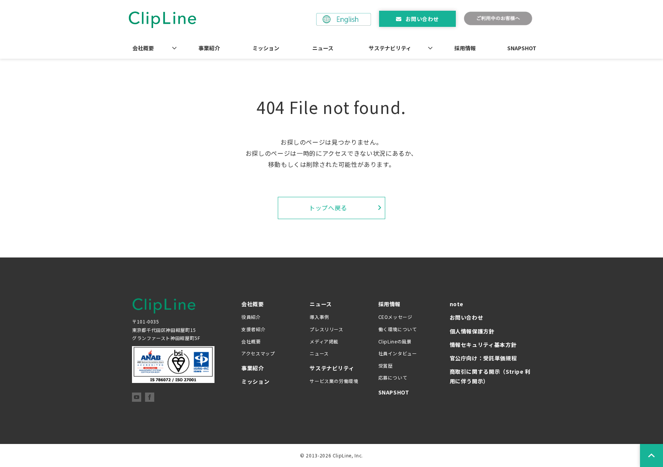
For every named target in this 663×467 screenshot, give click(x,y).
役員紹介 (251, 317)
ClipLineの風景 (395, 341)
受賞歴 (385, 365)
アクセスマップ (258, 353)
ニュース (322, 48)
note (457, 304)
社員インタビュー (397, 353)
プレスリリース (326, 329)
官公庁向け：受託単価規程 (483, 358)
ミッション (265, 48)
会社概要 (143, 48)
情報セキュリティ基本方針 (483, 344)
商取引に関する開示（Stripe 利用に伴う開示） (490, 376)
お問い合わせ (422, 19)
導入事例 (319, 317)
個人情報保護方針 (472, 331)
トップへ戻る (328, 207)
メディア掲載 (324, 341)
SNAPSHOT (521, 48)
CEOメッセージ (395, 317)
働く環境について (397, 329)
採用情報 (465, 48)
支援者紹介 (253, 329)
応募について (392, 377)
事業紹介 (209, 48)
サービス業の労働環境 (334, 381)
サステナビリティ (390, 48)
